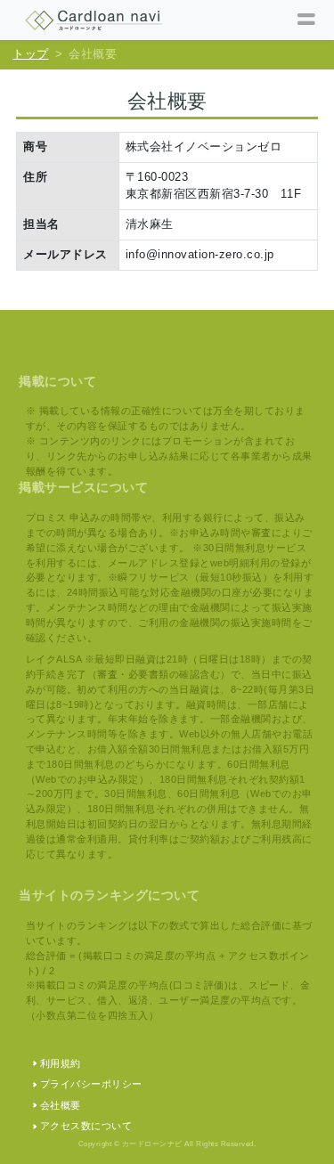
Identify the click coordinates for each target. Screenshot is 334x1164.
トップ (30, 54)
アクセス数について (86, 1125)
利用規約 (60, 1063)
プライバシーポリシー (91, 1084)
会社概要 (60, 1105)
